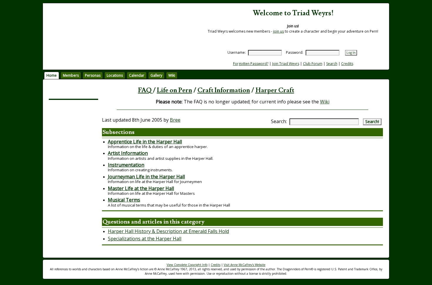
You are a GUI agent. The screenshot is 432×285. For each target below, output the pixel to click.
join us (278, 31)
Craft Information (223, 90)
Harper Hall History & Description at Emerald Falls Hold (168, 231)
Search (331, 63)
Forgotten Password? (250, 63)
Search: (279, 121)
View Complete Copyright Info (187, 265)
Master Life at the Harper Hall (141, 188)
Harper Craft (274, 90)
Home (51, 75)
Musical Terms (124, 200)
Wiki (171, 75)
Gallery (156, 75)
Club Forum (312, 63)
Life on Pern (174, 90)
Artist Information (128, 153)
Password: (294, 52)
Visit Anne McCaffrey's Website (244, 265)
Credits (347, 63)
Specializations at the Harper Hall (144, 238)
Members (71, 75)
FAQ (145, 90)
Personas (93, 75)
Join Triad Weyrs (285, 63)
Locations (115, 75)
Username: (236, 52)
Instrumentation (126, 165)
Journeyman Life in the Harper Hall (146, 176)
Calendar (136, 75)
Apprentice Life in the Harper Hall (145, 141)
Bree (175, 120)
